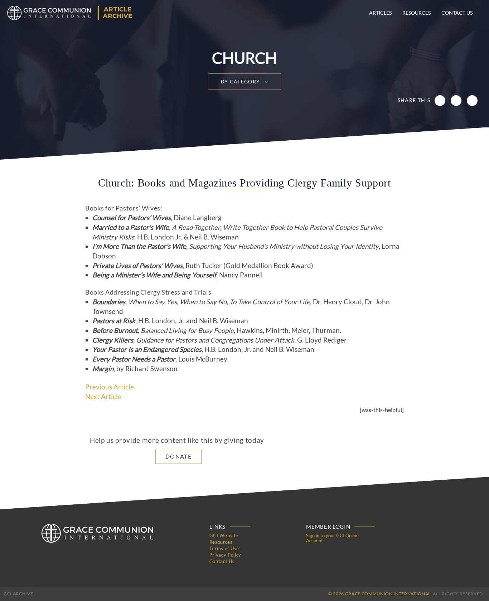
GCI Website (223, 535)
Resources (416, 13)
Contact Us (457, 13)
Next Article (103, 397)
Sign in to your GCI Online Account (332, 538)
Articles (380, 13)
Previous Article (109, 387)
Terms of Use (224, 548)
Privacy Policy (225, 555)
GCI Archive (18, 593)
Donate (178, 456)
